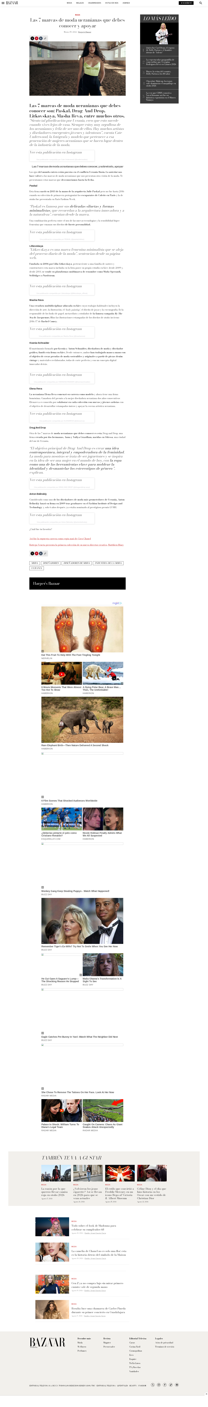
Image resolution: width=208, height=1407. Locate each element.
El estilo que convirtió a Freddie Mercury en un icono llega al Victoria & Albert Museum (119, 1193)
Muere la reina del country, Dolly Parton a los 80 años (158, 72)
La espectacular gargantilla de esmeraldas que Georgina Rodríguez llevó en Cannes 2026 (161, 62)
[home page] (12, 3)
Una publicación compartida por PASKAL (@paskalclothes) (62, 239)
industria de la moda (108, 563)
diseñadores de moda (77, 563)
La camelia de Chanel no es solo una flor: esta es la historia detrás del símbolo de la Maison (99, 1253)
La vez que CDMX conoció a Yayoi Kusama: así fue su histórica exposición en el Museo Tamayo (161, 96)
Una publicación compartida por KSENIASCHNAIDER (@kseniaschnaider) (62, 382)
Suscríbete (186, 3)
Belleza (80, 3)
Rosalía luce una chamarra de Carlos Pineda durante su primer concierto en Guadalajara (99, 1310)
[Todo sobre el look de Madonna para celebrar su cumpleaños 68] (52, 1226)
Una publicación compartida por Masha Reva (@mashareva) (62, 336)
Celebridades (94, 3)
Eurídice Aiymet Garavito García (95, 1233)
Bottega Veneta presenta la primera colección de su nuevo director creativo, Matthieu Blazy (76, 545)
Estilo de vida (111, 3)
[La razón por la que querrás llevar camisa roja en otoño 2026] (56, 1173)
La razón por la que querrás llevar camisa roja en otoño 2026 (54, 1192)
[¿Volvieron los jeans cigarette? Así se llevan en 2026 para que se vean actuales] (88, 1173)
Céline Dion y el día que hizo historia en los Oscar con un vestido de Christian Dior (151, 1193)
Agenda (126, 3)
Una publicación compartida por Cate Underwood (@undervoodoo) (62, 159)
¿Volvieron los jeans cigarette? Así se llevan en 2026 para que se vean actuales (87, 1193)
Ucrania (36, 568)
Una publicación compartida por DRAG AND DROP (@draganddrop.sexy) (62, 487)
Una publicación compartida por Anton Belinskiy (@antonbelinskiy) (62, 522)
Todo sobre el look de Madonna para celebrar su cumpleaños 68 (94, 1227)
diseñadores (50, 563)
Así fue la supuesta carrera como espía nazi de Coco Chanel (60, 538)
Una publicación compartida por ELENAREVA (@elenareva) (62, 421)
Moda (69, 3)
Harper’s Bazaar (84, 32)
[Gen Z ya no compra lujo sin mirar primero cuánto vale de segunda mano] (52, 1284)
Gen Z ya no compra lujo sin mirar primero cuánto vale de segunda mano (97, 1285)
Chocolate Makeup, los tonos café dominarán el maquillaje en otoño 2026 (161, 83)
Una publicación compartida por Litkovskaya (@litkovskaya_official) (62, 293)
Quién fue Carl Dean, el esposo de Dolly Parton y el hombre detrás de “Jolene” (160, 50)
